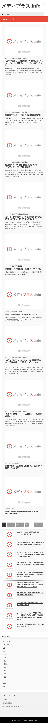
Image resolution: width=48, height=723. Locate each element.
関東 (5, 680)
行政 (13, 58)
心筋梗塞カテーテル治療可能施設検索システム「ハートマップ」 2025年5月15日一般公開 (23, 166)
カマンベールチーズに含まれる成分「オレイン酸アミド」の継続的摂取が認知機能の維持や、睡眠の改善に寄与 (30, 554)
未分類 (14, 463)
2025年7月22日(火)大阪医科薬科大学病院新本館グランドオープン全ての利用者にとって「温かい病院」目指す (24, 63)
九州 (5, 660)
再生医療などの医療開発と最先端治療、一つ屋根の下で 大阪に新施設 (30, 594)
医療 (4, 648)
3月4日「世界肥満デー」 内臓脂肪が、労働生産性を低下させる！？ (23, 415)
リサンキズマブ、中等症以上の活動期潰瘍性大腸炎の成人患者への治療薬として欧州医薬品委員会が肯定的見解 (30, 575)
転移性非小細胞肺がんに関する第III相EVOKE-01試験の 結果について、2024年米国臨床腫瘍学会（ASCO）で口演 (30, 585)
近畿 (5, 677)
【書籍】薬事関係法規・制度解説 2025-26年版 (21, 314)
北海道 (5, 664)
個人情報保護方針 (8, 703)
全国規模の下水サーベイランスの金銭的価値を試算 (23, 115)
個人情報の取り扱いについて (11, 706)
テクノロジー (6, 641)
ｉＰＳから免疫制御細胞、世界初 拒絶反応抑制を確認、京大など (30, 625)
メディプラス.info (22, 720)
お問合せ (5, 699)
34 (36, 524)
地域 (4, 651)
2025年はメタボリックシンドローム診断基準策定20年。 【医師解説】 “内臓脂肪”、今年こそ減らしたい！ (23, 362)
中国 (5, 654)
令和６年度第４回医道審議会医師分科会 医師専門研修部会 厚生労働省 (23, 467)
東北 (5, 673)
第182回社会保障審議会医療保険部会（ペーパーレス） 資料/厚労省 (30, 533)
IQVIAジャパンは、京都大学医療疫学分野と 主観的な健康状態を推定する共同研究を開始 (30, 563)
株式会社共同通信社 (23, 58)
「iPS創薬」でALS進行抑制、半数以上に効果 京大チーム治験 (30, 604)
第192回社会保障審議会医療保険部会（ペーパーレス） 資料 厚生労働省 (24, 512)
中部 (5, 657)
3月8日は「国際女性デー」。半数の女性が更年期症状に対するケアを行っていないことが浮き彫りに (23, 218)
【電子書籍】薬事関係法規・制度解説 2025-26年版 (23, 269)
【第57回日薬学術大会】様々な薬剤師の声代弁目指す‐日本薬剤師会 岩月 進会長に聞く (30, 543)
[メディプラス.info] (21, 6)
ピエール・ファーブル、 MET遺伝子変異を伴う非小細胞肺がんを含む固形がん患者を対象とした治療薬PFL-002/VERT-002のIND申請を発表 (30, 616)
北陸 (5, 667)
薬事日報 (20, 266)
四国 (5, 670)
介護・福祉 (6, 644)
